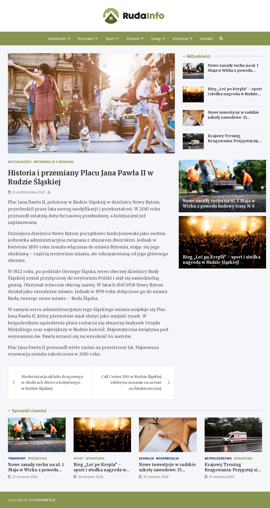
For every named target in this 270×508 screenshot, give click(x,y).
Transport (17, 458)
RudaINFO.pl (45, 499)
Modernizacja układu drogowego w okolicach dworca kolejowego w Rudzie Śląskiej (52, 382)
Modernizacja (167, 458)
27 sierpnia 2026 (24, 476)
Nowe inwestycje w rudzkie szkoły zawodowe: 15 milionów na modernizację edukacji (233, 119)
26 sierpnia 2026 (90, 476)
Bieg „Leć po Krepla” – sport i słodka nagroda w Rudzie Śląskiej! (235, 94)
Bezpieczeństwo (218, 458)
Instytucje (181, 38)
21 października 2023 (28, 192)
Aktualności (57, 38)
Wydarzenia (37, 458)
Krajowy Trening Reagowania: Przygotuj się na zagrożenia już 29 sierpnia (233, 143)
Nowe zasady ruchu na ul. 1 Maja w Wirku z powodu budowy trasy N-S (233, 70)
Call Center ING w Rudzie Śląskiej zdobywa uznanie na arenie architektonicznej (131, 382)
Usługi (156, 38)
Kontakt (206, 38)
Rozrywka (86, 38)
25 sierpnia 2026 (155, 476)
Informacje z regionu (53, 161)
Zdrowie (132, 38)
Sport (109, 38)
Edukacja (146, 458)
